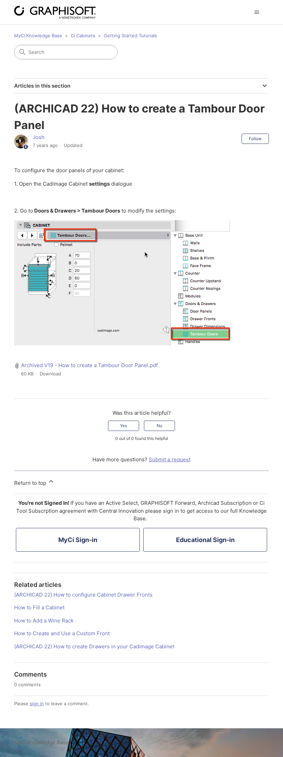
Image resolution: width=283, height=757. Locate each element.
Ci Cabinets (83, 35)
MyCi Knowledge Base (38, 35)
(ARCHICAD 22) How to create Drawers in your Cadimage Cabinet (94, 646)
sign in (37, 703)
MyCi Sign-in (77, 539)
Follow (255, 138)
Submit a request (170, 459)
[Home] (55, 12)
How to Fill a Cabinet (39, 607)
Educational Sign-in (205, 539)
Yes (123, 425)
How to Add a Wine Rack (44, 620)
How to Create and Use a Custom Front (62, 633)
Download (50, 373)
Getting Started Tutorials (130, 35)
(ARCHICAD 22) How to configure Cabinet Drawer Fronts (83, 594)
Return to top (31, 483)
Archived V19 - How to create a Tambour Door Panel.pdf (89, 365)
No (159, 425)
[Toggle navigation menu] (256, 12)
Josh (39, 137)
